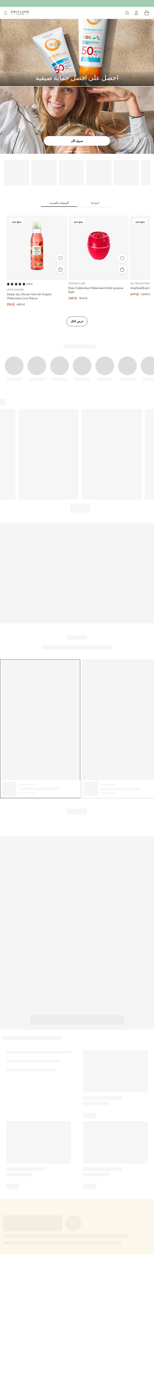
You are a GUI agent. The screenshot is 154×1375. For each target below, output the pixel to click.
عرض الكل (77, 321)
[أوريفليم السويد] (20, 13)
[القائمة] (5, 13)
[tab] (59, 203)
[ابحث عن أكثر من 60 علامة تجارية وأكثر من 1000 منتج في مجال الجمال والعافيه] (127, 13)
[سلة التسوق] (147, 13)
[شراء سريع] (60, 269)
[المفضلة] (60, 258)
